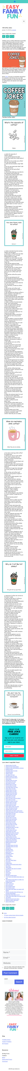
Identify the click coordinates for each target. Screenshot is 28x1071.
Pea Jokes (8, 844)
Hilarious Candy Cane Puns (12, 900)
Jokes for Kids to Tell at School (13, 798)
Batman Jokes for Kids (11, 791)
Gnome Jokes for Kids (11, 817)
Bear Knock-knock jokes (11, 777)
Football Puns (9, 882)
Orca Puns (8, 861)
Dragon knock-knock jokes (12, 766)
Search (6, 979)
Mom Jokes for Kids (10, 799)
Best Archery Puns (10, 888)
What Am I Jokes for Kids (12, 801)
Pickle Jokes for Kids (11, 805)
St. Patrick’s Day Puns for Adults (13, 868)
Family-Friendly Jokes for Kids (13, 838)
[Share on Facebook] (3, 36)
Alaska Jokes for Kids (11, 820)
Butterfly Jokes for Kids (11, 776)
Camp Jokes (8, 867)
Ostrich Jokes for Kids (11, 823)
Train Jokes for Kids (10, 783)
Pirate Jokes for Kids (11, 795)
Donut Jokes (8, 779)
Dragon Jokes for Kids (11, 765)
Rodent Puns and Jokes (11, 839)
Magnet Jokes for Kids (11, 790)
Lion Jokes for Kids (10, 816)
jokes (6, 76)
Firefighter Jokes (9, 853)
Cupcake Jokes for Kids (11, 780)
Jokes (5, 913)
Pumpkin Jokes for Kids (11, 841)
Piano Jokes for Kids (11, 788)
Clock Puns (8, 872)
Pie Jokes (8, 874)
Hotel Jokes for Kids (10, 821)
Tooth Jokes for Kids (10, 815)
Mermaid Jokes (9, 772)
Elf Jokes (8, 857)
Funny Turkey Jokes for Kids (12, 806)
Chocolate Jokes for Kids (12, 787)
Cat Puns (8, 871)
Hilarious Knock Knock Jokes (12, 899)
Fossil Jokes (9, 855)
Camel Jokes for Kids (11, 831)
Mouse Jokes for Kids (11, 786)
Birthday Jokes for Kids (11, 794)
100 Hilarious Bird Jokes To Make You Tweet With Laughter (15, 880)
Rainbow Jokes (9, 773)
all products (5, 1043)
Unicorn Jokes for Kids (11, 804)
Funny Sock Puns (10, 883)
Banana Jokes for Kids (11, 784)
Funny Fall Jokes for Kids (11, 808)
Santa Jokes (8, 859)
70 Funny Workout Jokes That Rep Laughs (13, 915)
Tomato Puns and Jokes (11, 819)
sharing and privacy (7, 1059)
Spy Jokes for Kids (10, 775)
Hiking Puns (8, 870)
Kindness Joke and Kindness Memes (15, 768)
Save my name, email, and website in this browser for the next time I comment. (14, 967)
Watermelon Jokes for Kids (12, 832)
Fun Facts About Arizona (10, 917)
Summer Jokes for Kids (11, 809)
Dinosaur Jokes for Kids (11, 824)
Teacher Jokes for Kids (11, 802)
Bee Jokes (8, 866)
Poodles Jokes (9, 849)
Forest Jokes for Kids (11, 782)
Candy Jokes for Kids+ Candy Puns (14, 810)
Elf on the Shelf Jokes (11, 860)
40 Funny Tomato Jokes (11, 875)
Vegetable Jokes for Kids (12, 846)
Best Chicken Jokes (10, 886)
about (3, 1057)
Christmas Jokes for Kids (12, 845)
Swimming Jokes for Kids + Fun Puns (14, 812)
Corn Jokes (8, 897)
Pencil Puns (8, 852)
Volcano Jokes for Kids (11, 830)
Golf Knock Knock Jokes (11, 793)
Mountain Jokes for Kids (11, 770)
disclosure (5, 1061)
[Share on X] (7, 36)
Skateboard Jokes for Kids (12, 827)
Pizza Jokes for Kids (11, 813)
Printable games (6, 1039)
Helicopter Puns (9, 850)
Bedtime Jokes (9, 769)
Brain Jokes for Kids (10, 797)
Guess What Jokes (10, 901)
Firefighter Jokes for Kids (12, 834)
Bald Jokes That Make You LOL (13, 894)
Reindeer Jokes (9, 856)
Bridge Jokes (9, 863)
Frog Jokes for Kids (10, 826)
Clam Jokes (8, 848)
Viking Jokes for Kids (11, 835)
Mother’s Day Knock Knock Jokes (13, 864)
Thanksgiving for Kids (11, 842)
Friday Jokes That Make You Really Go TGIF (15, 896)
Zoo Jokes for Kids (10, 828)
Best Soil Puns (9, 885)
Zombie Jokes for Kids (11, 837)
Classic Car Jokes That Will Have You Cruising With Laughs (14, 892)
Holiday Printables (6, 1041)
